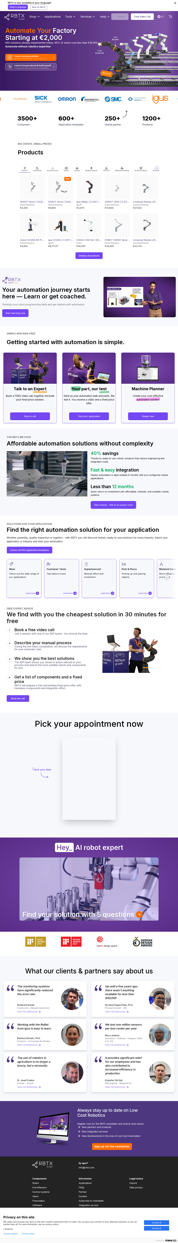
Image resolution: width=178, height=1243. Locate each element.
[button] (24, 169)
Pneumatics (38, 1200)
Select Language (18, 7)
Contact (83, 1196)
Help (103, 16)
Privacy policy (28, 1234)
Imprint (133, 1183)
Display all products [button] (89, 255)
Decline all (156, 1228)
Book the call (18, 698)
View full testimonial (27, 1011)
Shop (32, 16)
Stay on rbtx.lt (38, 7)
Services (86, 16)
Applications (53, 16)
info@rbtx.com (86, 1167)
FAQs (81, 1187)
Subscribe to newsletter (91, 1200)
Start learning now (15, 313)
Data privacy (136, 1187)
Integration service (88, 1205)
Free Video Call (142, 16)
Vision (35, 1196)
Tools (68, 16)
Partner (83, 1192)
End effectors (39, 1187)
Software (37, 1205)
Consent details (10, 1234)
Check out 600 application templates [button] (29, 550)
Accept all (156, 1222)
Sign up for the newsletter (112, 1146)
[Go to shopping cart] (170, 16)
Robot (35, 1183)
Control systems (41, 1192)
